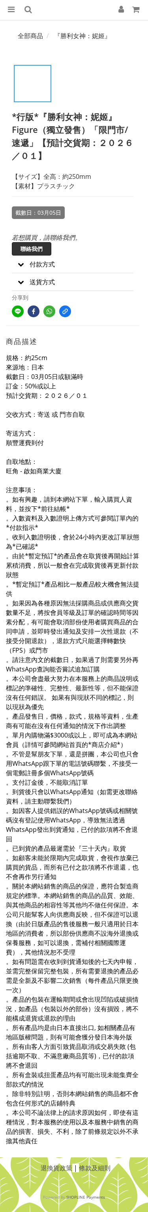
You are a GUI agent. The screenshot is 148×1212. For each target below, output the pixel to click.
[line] (18, 311)
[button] (72, 264)
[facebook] (33, 311)
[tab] (72, 264)
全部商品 (30, 35)
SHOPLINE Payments (85, 1197)
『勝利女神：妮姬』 (82, 35)
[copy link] (65, 311)
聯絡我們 (32, 248)
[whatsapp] (49, 311)
